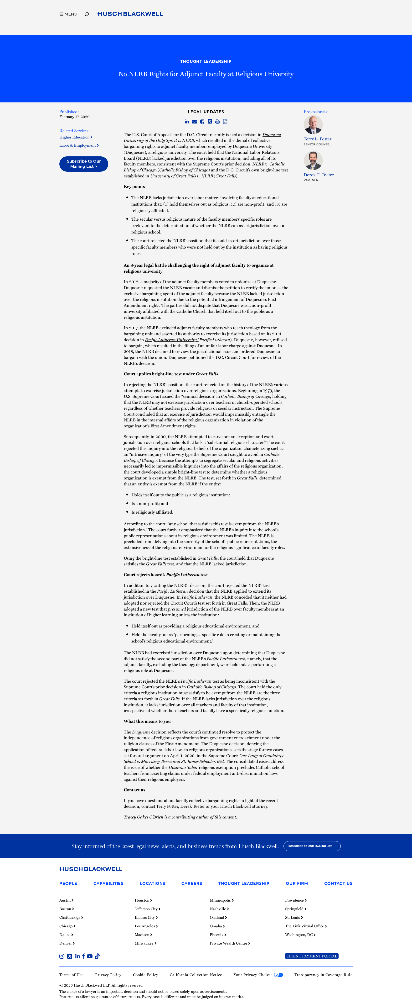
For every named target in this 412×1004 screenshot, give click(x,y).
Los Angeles (145, 926)
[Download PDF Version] (225, 122)
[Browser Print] (217, 122)
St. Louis (293, 917)
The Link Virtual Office (305, 926)
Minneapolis (221, 900)
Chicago (66, 926)
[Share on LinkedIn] (187, 122)
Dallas (65, 934)
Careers (191, 883)
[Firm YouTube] (90, 957)
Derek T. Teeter (319, 174)
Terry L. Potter (318, 138)
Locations (152, 883)
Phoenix (217, 934)
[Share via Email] (194, 122)
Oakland (217, 917)
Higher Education (74, 137)
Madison (142, 934)
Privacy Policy (108, 974)
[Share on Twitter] (209, 122)
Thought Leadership (206, 61)
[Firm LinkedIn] (78, 957)
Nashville (218, 908)
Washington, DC (299, 934)
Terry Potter (167, 806)
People (68, 883)
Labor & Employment (78, 145)
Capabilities (108, 883)
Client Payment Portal (312, 956)
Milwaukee (144, 943)
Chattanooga (70, 917)
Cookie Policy (145, 974)
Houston (142, 900)
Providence (295, 900)
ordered (248, 351)
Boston (65, 908)
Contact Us (338, 883)
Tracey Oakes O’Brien (143, 816)
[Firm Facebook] (84, 957)
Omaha (216, 926)
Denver (66, 943)
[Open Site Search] (86, 13)
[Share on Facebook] (202, 122)
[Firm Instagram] (62, 957)
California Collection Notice (196, 974)
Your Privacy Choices (254, 974)
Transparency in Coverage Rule (323, 974)
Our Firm (297, 883)
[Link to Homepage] (130, 15)
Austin (65, 900)
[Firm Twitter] (70, 957)
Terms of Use (71, 974)
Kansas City (145, 917)
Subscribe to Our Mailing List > (84, 164)
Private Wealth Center (229, 943)
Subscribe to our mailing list (310, 846)
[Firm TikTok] (97, 957)
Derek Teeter (192, 806)
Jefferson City (147, 908)
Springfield (294, 908)
